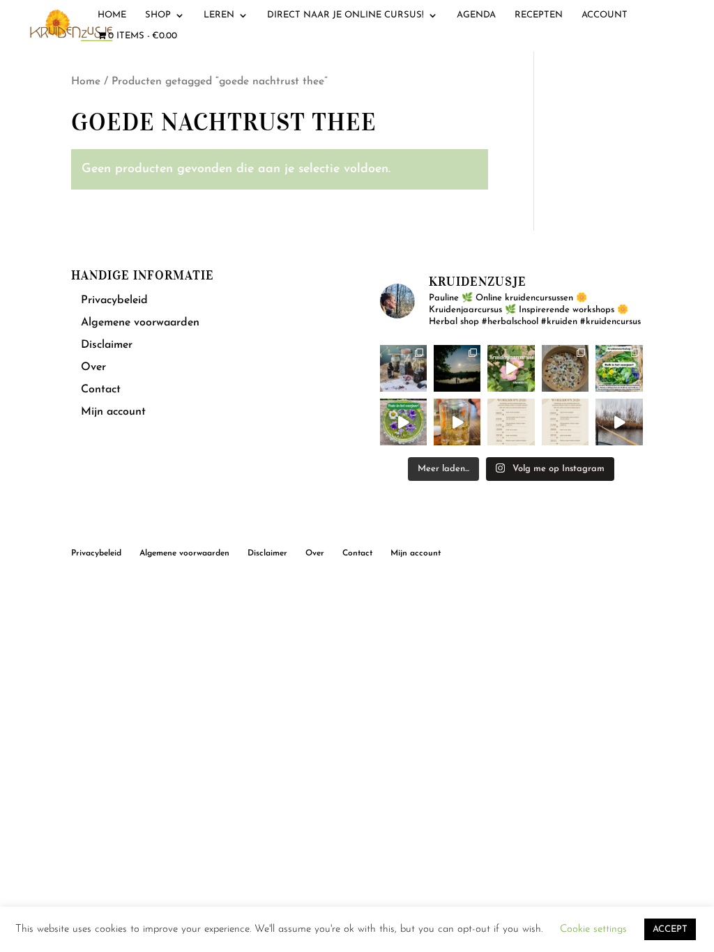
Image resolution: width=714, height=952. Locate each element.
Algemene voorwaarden (140, 322)
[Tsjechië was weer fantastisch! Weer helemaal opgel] (457, 368)
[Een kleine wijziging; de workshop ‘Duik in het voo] (510, 422)
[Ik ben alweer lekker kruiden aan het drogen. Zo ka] (565, 368)
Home (85, 81)
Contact (101, 389)
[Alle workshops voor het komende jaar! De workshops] (565, 422)
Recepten (539, 15)
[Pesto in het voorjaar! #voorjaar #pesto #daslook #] (403, 422)
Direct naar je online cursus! (345, 15)
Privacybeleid (114, 300)
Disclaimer (106, 345)
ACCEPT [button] (670, 929)
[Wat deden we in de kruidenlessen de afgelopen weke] (457, 422)
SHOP (158, 15)
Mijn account (113, 411)
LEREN (219, 15)
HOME (112, 15)
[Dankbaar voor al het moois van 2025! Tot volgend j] (618, 422)
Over (93, 367)
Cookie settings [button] (593, 929)
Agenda (476, 15)
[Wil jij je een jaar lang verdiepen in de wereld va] (403, 368)
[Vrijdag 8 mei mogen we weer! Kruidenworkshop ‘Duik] (618, 368)
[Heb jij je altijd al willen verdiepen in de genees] (510, 368)
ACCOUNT (605, 15)
